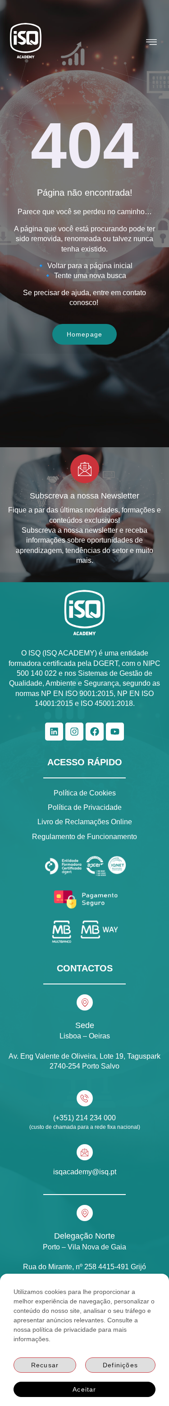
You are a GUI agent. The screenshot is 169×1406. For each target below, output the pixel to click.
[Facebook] (95, 732)
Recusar (45, 1365)
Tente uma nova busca (90, 275)
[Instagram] (74, 732)
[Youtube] (115, 732)
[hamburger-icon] (152, 42)
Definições (120, 1365)
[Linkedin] (54, 732)
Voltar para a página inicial (89, 266)
